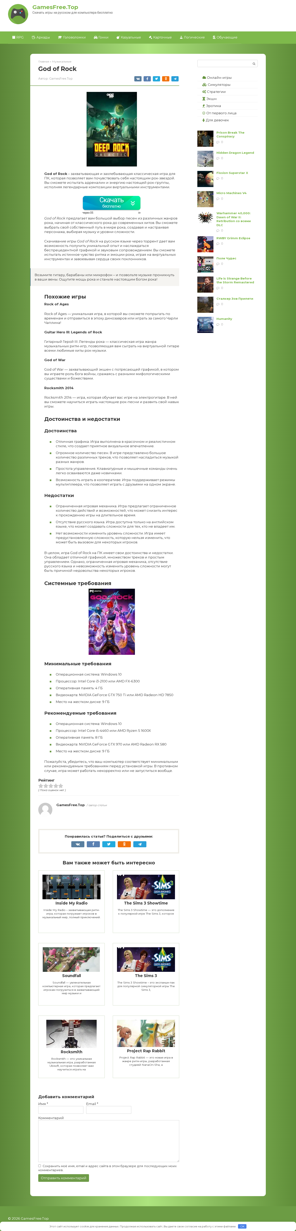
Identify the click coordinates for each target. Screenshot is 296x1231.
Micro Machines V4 (231, 193)
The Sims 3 (146, 975)
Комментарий (51, 1118)
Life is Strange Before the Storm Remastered (235, 280)
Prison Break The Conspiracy (230, 134)
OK (242, 1226)
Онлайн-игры (219, 78)
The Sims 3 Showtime (146, 903)
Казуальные (131, 37)
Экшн (211, 99)
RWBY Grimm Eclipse (233, 238)
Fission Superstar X (232, 173)
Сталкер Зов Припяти (234, 298)
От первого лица (221, 113)
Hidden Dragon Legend (235, 153)
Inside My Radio (71, 903)
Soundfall (71, 975)
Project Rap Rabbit (146, 1051)
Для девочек (217, 120)
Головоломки (74, 37)
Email (92, 1104)
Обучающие (227, 37)
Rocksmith (71, 1052)
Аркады (43, 37)
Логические (194, 37)
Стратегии (216, 92)
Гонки (103, 37)
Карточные (162, 37)
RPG (20, 37)
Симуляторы (219, 85)
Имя (43, 1104)
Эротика (213, 106)
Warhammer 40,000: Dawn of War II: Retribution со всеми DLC (233, 219)
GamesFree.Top (55, 7)
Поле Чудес (226, 258)
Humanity (224, 319)
